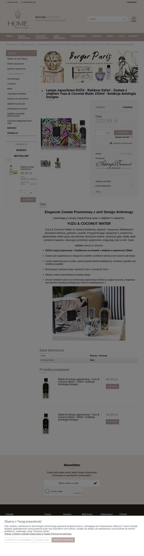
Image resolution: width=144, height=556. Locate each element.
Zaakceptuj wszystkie (63, 540)
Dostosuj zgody (42, 540)
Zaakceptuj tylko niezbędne (19, 540)
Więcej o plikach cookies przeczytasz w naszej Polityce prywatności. (38, 533)
